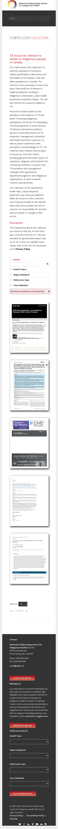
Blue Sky (19, 824)
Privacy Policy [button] (16, 815)
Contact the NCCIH (22, 678)
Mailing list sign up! (22, 725)
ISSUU (45, 824)
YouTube (37, 824)
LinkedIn (28, 824)
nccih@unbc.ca (17, 666)
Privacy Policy (23, 249)
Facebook (24, 824)
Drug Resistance (19, 519)
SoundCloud (41, 824)
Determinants (18, 327)
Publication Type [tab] (21, 280)
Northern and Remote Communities (28, 335)
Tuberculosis (17, 331)
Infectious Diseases (20, 338)
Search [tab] (16, 259)
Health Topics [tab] (19, 269)
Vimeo (32, 824)
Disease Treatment (20, 515)
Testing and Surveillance (23, 396)
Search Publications (22, 793)
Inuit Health (16, 385)
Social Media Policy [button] (35, 815)
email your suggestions (36, 716)
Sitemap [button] (14, 818)
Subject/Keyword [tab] (21, 274)
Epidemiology (17, 504)
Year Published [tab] (20, 285)
